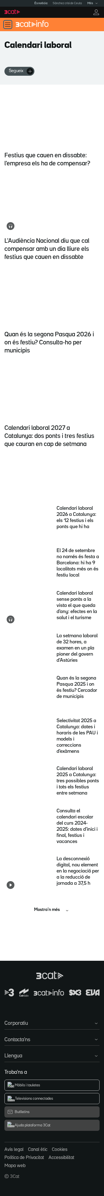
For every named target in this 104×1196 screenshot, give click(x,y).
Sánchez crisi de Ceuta (67, 3)
